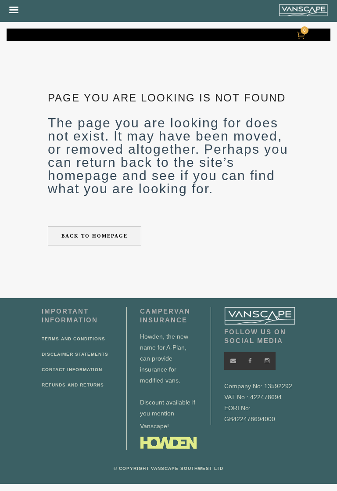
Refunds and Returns (73, 385)
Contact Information (72, 369)
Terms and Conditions (73, 338)
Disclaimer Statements (75, 354)
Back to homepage (94, 235)
